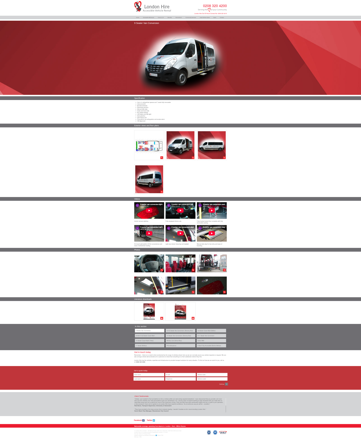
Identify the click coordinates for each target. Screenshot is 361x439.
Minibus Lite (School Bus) (174, 341)
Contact (222, 17)
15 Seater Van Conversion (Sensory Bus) (179, 336)
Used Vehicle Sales (205, 17)
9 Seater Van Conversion (143, 331)
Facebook (138, 420)
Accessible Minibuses (148, 17)
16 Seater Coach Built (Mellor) (207, 331)
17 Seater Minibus (141, 345)
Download (149, 312)
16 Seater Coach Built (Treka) (145, 341)
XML (140, 437)
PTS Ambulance (171, 345)
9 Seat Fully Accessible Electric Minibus (209, 345)
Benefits (170, 17)
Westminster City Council (160, 411)
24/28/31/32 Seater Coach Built (145, 336)
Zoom (149, 145)
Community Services (190, 17)
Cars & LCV (161, 17)
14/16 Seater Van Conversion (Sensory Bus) (180, 331)
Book (214, 17)
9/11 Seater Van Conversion (206, 336)
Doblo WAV (201, 341)
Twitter (150, 420)
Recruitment (179, 17)
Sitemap (136, 437)
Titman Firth (160, 435)
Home (137, 17)
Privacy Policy (146, 433)
